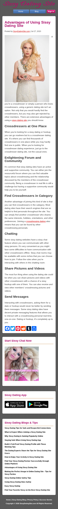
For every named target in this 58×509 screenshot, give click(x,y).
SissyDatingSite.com (21, 31)
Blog (37, 11)
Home (20, 11)
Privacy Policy (32, 500)
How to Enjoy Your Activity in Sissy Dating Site (24, 457)
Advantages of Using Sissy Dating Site (21, 467)
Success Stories (46, 500)
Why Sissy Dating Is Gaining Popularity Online (24, 436)
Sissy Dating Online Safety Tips (18, 478)
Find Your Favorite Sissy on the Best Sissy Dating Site (27, 490)
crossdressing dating (36, 221)
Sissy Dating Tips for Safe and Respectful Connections (28, 428)
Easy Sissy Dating (12, 486)
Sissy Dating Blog (19, 500)
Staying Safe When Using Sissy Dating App (23, 440)
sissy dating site (19, 120)
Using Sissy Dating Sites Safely (18, 482)
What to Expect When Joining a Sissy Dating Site (25, 432)
